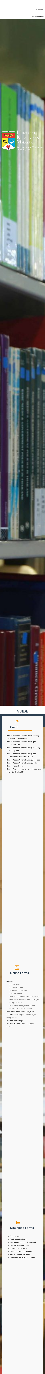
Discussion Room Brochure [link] (21, 1251)
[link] (39, 9)
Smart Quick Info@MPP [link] (15, 772)
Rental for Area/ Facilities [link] (20, 1254)
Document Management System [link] (22, 1257)
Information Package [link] (18, 1248)
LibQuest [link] (9, 981)
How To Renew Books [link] (15, 766)
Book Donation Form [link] (18, 1239)
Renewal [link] (9, 1015)
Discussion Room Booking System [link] (20, 1012)
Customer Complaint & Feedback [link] (23, 1242)
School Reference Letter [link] (19, 1245)
